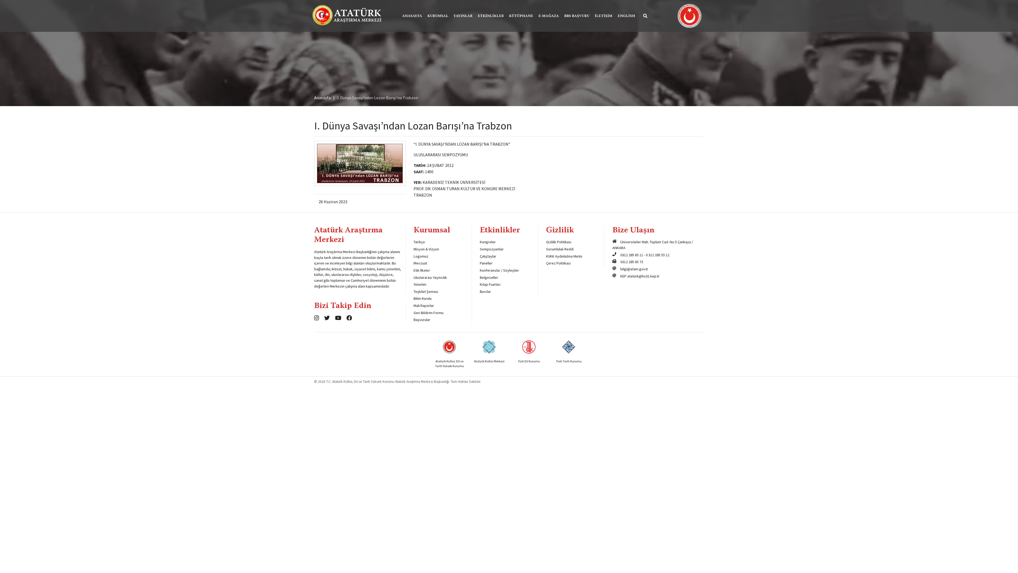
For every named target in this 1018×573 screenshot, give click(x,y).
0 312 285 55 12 (657, 255)
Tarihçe (419, 242)
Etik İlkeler (422, 270)
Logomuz (421, 256)
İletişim (603, 16)
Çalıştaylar (488, 256)
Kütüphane (521, 16)
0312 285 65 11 (631, 255)
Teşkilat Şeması (426, 291)
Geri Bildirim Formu (429, 312)
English (626, 16)
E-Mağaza (548, 16)
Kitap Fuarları (490, 284)
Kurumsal (437, 16)
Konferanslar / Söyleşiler (499, 270)
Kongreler (488, 242)
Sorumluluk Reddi (560, 249)
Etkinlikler (491, 16)
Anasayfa (412, 16)
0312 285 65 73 (631, 261)
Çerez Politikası (558, 263)
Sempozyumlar (492, 249)
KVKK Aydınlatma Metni (564, 256)
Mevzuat (420, 263)
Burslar (485, 291)
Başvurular (422, 319)
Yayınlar (463, 16)
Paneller (486, 263)
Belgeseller (489, 277)
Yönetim (420, 284)
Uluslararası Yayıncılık (430, 277)
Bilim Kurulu (423, 298)
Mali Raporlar (424, 305)
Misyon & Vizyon (426, 249)
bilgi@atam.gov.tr (634, 269)
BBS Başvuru (576, 16)
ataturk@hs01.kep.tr (643, 276)
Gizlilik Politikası (558, 242)
